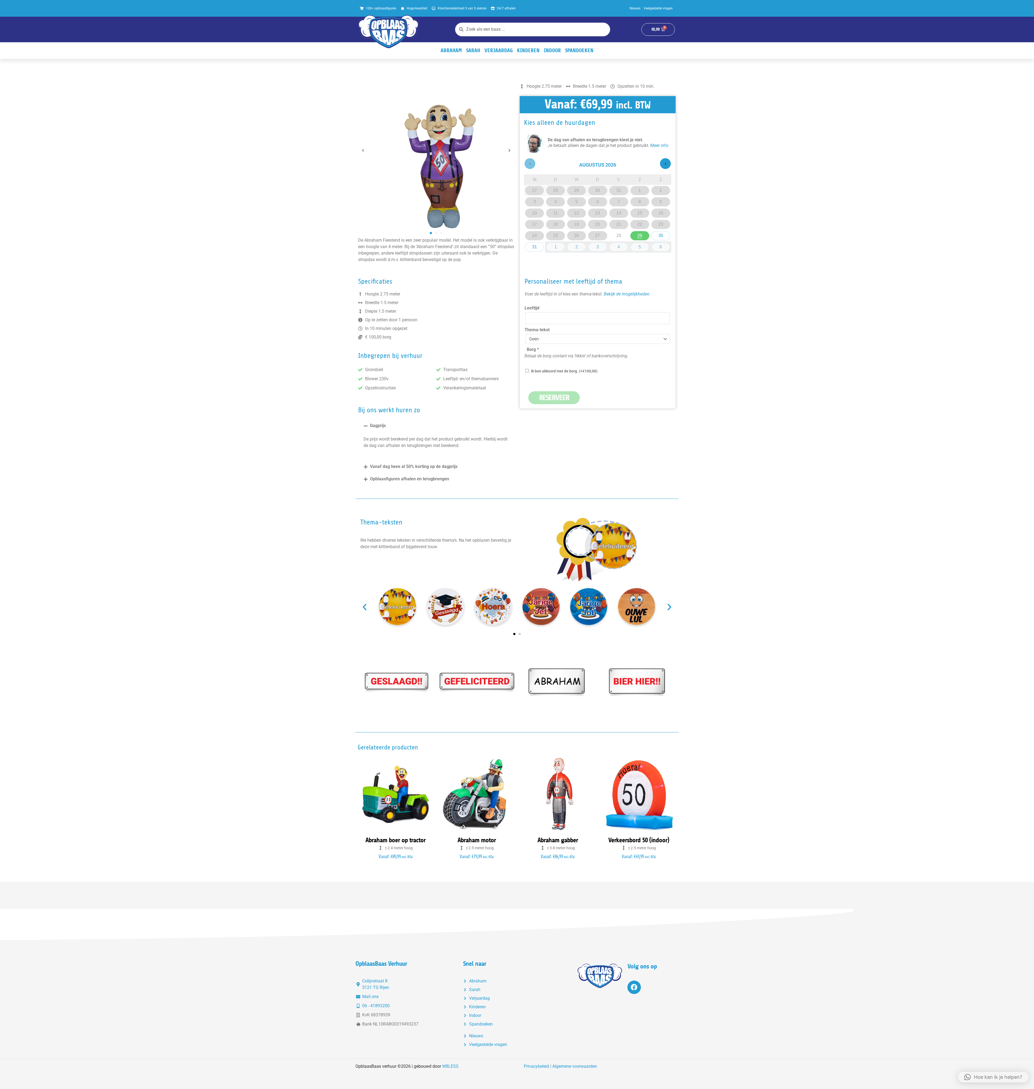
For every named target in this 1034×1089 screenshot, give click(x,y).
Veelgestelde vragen (658, 8)
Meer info (659, 145)
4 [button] (620, 245)
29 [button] (641, 234)
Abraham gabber (557, 840)
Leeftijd (532, 308)
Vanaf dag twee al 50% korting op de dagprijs (413, 466)
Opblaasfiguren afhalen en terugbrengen (409, 478)
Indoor (552, 50)
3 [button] (599, 245)
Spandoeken (579, 50)
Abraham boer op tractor (395, 840)
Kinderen (528, 50)
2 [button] (578, 245)
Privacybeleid (536, 1066)
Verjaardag (498, 50)
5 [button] (641, 245)
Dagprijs (378, 425)
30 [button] (662, 234)
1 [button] (557, 245)
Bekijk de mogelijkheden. (627, 294)
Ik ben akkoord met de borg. (564, 371)
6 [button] (662, 245)
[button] (363, 150)
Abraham (451, 50)
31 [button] (536, 245)
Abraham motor (476, 840)
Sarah (473, 50)
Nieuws (635, 8)
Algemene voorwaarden (574, 1066)
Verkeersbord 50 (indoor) (638, 840)
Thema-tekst (537, 329)
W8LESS (450, 1066)
